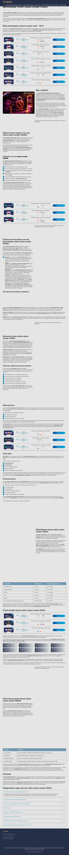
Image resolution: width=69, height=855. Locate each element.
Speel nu (59, 39)
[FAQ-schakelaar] (62, 791)
